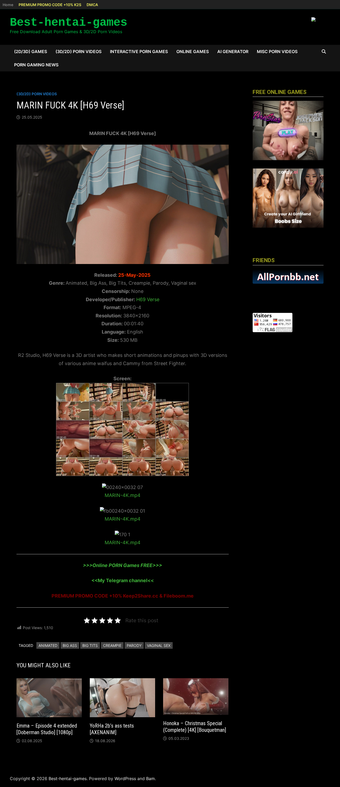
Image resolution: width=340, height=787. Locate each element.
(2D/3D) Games (30, 51)
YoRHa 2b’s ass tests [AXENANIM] (112, 729)
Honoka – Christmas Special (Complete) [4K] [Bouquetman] (194, 726)
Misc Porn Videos (277, 51)
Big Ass (70, 645)
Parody (134, 645)
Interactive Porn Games (139, 51)
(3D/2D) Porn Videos (78, 51)
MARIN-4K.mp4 (123, 495)
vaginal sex (159, 645)
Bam (150, 778)
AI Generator (232, 51)
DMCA (92, 4)
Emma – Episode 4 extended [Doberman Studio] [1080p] (46, 729)
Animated (48, 645)
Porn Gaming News (36, 64)
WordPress (125, 778)
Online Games (192, 51)
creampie (112, 645)
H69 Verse (147, 299)
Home (8, 4)
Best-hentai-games (68, 22)
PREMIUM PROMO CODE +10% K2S (50, 4)
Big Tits (90, 645)
